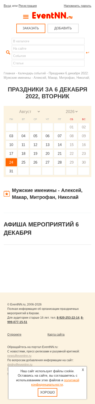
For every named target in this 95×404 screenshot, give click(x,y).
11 (23, 145)
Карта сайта (56, 334)
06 (47, 136)
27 (47, 162)
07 (60, 136)
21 (60, 153)
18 (23, 153)
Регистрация (28, 6)
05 (35, 136)
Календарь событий (32, 73)
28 (60, 162)
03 (11, 136)
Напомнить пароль (77, 6)
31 (11, 171)
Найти (7, 52)
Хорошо (47, 392)
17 (11, 153)
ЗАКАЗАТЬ (31, 28)
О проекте (14, 334)
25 (23, 162)
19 (35, 153)
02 (84, 127)
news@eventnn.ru (19, 356)
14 (60, 145)
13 (47, 145)
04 (23, 136)
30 (84, 162)
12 (35, 145)
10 (11, 145)
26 (35, 162)
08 (72, 136)
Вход (7, 6)
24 (11, 162)
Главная (9, 73)
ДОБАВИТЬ (63, 28)
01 (72, 127)
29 (72, 162)
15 (72, 145)
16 (84, 145)
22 (72, 153)
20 (47, 153)
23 (84, 153)
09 (84, 136)
